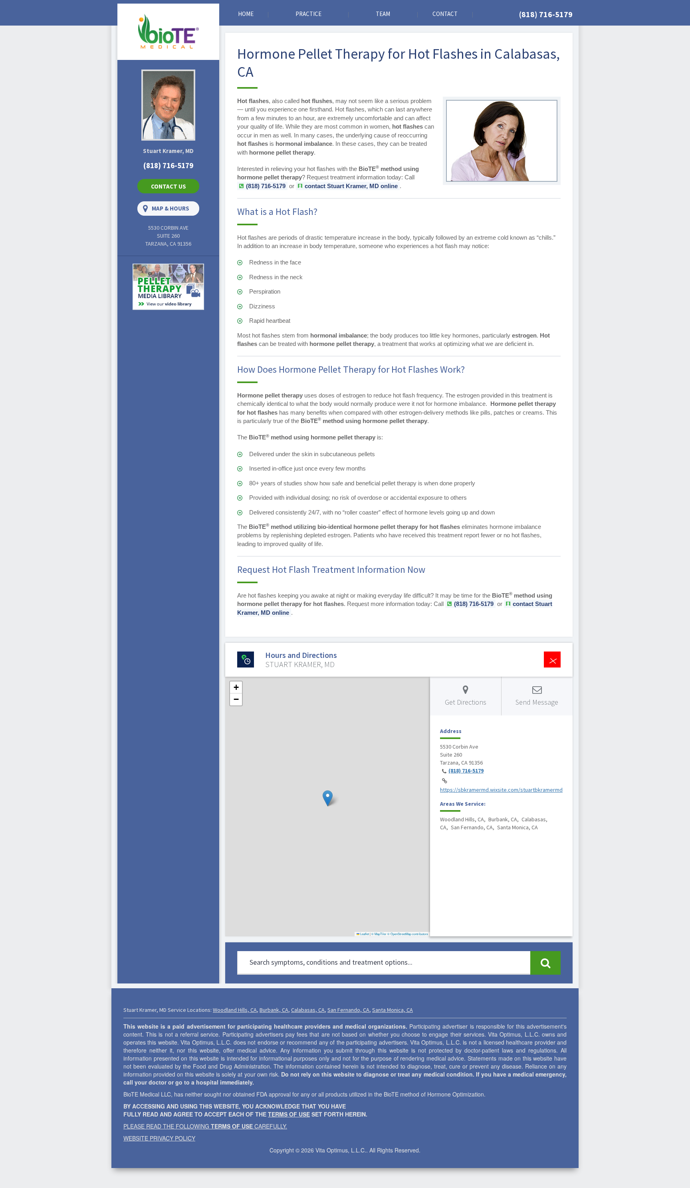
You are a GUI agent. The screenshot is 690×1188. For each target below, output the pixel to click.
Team (383, 14)
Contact (445, 14)
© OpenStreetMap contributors (407, 934)
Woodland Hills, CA (235, 1009)
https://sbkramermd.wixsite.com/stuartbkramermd (501, 789)
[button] (328, 798)
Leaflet (364, 934)
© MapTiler (379, 934)
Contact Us (168, 186)
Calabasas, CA (308, 1009)
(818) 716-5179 (546, 14)
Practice (308, 14)
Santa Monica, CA (392, 1009)
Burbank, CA (274, 1009)
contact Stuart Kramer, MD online (351, 186)
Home (246, 14)
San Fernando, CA (348, 1009)
